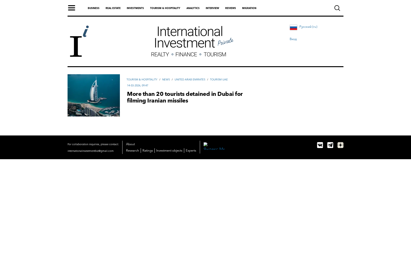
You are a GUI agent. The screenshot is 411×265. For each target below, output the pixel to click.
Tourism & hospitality (165, 8)
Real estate (113, 8)
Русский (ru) (308, 26)
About (130, 144)
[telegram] (330, 145)
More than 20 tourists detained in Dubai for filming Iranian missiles (185, 97)
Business (93, 8)
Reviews (230, 8)
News (166, 79)
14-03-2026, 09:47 (137, 85)
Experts (191, 150)
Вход (293, 39)
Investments (135, 8)
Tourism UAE (219, 79)
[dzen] (340, 145)
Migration (249, 8)
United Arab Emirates (190, 79)
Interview (212, 8)
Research (132, 150)
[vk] (320, 145)
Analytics (193, 8)
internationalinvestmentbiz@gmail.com (91, 151)
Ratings (147, 150)
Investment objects (169, 150)
